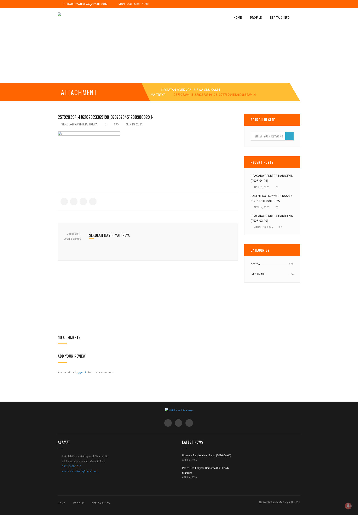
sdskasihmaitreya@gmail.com (84, 4)
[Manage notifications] (348, 506)
